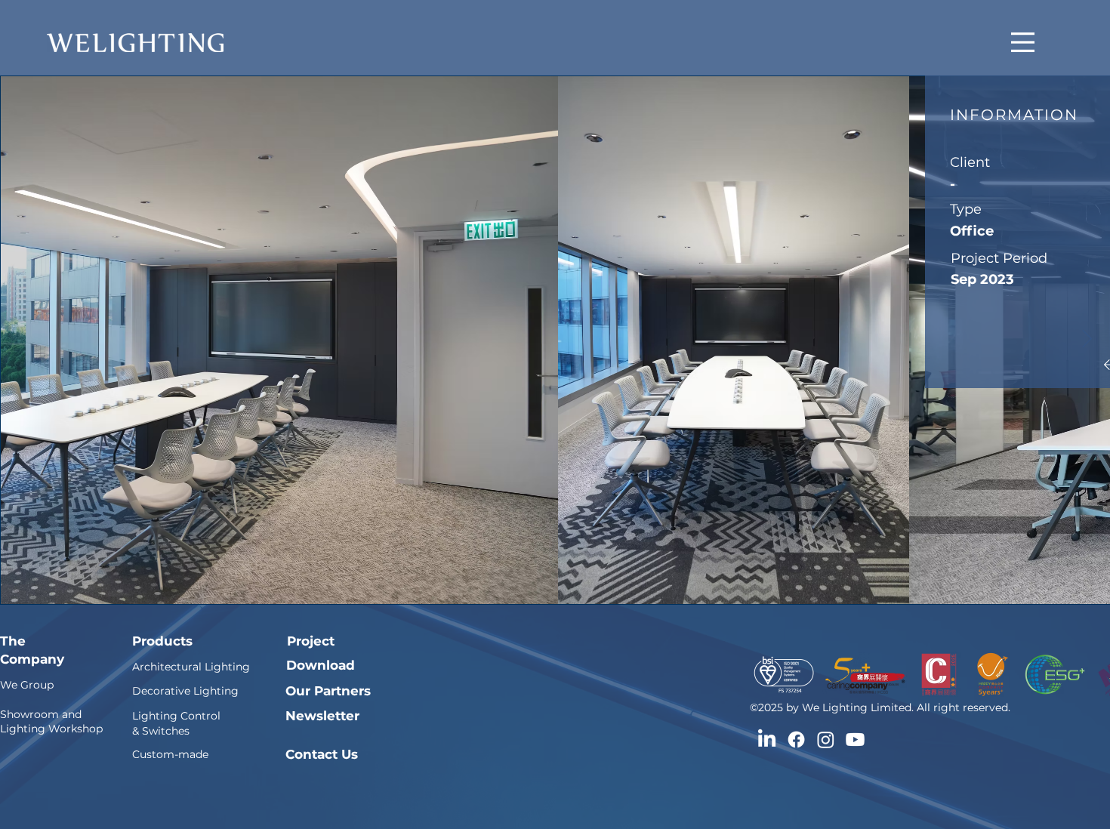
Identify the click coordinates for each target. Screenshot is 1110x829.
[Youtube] (855, 739)
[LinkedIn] (767, 739)
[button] (1022, 42)
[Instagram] (826, 739)
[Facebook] (796, 739)
